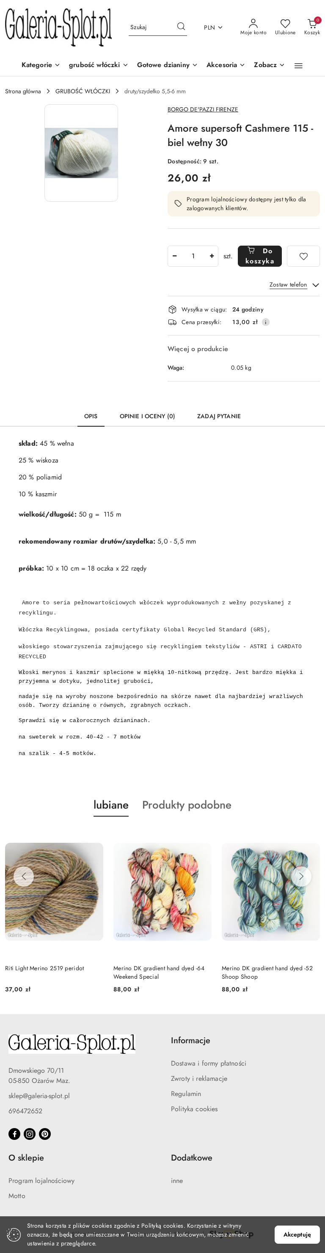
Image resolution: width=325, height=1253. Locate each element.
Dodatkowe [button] (191, 1158)
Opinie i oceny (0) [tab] (148, 416)
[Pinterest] (45, 1134)
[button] (269, 65)
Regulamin (186, 1094)
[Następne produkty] (301, 876)
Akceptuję (297, 1234)
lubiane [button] (111, 805)
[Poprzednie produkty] (23, 876)
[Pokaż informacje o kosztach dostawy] (265, 322)
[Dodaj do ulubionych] (303, 256)
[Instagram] (30, 1134)
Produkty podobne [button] (186, 805)
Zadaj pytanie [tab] (219, 416)
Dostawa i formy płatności (208, 1063)
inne (177, 1180)
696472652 (25, 1111)
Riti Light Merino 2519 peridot (44, 968)
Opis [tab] (91, 416)
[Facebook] (14, 1134)
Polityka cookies (194, 1109)
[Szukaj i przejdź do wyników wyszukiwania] (181, 27)
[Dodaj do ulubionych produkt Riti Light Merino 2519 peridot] (93, 836)
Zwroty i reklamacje (199, 1078)
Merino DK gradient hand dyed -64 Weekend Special (158, 972)
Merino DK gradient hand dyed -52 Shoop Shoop (267, 972)
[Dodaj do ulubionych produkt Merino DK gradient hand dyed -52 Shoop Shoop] (310, 836)
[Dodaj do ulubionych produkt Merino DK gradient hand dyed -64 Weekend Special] (202, 836)
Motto (16, 1196)
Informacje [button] (190, 1040)
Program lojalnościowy (41, 1180)
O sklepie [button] (26, 1158)
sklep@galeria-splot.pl (39, 1096)
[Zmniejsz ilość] (174, 256)
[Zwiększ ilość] (211, 256)
